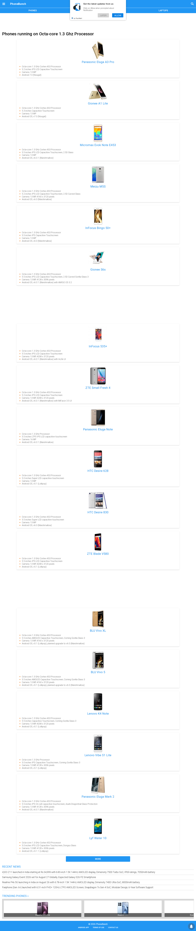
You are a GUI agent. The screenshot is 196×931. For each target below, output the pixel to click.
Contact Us (113, 927)
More (98, 859)
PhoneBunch (18, 3)
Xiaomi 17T (123, 915)
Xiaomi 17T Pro (42, 915)
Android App (83, 927)
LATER (103, 15)
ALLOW (117, 15)
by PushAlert (78, 18)
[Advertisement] (98, 21)
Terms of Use (98, 927)
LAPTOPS (163, 10)
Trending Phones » (15, 896)
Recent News (11, 866)
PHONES (33, 10)
